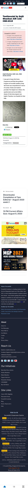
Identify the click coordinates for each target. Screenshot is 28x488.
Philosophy (18, 1)
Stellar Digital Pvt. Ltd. (14, 468)
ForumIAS (6, 140)
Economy (14, 309)
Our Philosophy (5, 328)
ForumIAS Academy (6, 399)
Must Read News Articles (7, 370)
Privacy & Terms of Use (14, 470)
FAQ (2, 406)
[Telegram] (12, 361)
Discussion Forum (5, 396)
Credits (3, 335)
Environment (8, 309)
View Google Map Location (14, 435)
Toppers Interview (5, 377)
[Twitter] (5, 361)
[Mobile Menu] (25, 7)
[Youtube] (15, 361)
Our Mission (4, 333)
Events (22, 1)
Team (2, 338)
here (22, 301)
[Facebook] (2, 361)
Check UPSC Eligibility (7, 394)
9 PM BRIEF (4, 382)
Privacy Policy (4, 340)
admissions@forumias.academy (9, 356)
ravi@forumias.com (10, 349)
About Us (3, 325)
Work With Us (4, 330)
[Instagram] (9, 361)
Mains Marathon (5, 375)
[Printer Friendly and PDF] (7, 134)
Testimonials (15, 143)
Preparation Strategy (6, 379)
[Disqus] (14, 165)
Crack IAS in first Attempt (11, 311)
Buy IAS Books (5, 384)
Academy (13, 1)
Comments (19, 27)
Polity (2, 309)
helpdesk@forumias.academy (18, 352)
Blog (2, 401)
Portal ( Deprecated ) (6, 403)
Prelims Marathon (5, 372)
